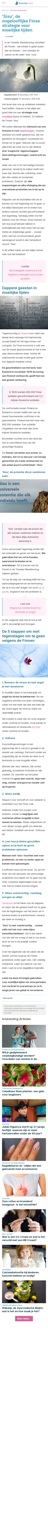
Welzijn (5, 10)
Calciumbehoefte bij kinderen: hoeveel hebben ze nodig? (21, 1274)
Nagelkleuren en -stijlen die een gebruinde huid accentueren (21, 1167)
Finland (24, 333)
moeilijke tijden (10, 116)
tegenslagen (27, 130)
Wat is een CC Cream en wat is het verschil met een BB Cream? (23, 1238)
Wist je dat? (7, 1234)
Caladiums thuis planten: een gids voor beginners (23, 1093)
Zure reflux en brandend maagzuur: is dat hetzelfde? (19, 1203)
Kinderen (6, 1270)
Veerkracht (7, 903)
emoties (36, 727)
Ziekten (5, 1124)
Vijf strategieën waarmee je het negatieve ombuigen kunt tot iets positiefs (25, 274)
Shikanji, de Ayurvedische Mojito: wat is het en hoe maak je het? (23, 1309)
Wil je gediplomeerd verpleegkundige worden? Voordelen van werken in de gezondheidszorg (19, 1056)
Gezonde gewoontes (18, 10)
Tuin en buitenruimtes (12, 1089)
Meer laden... (24, 1318)
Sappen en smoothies (12, 1305)
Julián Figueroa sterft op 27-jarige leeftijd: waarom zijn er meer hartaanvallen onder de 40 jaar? (23, 1130)
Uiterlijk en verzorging (13, 1050)
